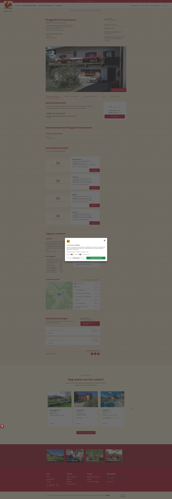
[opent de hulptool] (2, 426)
